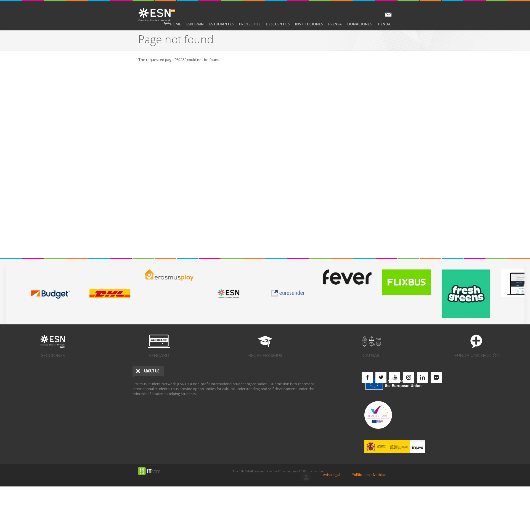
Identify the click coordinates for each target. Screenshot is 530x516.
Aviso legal (331, 474)
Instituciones (309, 24)
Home (175, 24)
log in (306, 477)
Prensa (335, 24)
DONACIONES (359, 24)
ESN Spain (195, 24)
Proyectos (249, 24)
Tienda (384, 24)
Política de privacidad (369, 474)
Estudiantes (221, 24)
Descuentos (278, 24)
